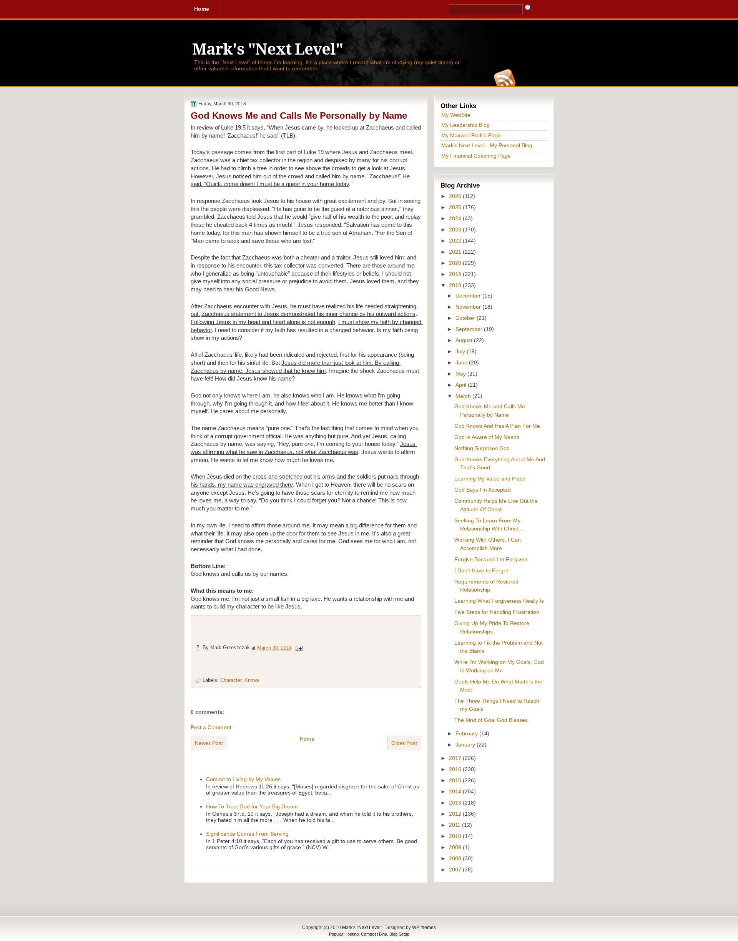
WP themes (424, 927)
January (466, 744)
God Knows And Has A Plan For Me (497, 426)
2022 (456, 241)
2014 (456, 791)
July (461, 351)
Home (307, 739)
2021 (456, 252)
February (467, 733)
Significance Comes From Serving (247, 834)
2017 (456, 758)
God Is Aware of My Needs (486, 437)
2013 (456, 803)
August (464, 340)
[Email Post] (298, 647)
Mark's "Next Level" (267, 49)
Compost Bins (374, 934)
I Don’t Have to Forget (481, 570)
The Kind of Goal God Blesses (491, 720)
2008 (456, 858)
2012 (456, 814)
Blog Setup (399, 934)
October (466, 318)
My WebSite (455, 115)
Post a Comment (211, 727)
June (462, 362)
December (468, 296)
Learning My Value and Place (489, 478)
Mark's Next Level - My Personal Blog (486, 145)
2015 (456, 780)
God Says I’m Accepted (482, 490)
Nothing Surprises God (482, 448)
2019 (456, 274)
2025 (456, 207)
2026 (456, 196)
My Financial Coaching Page (476, 156)
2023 (456, 229)
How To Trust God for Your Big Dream (252, 806)
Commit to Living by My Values (243, 779)
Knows (251, 680)
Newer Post (209, 743)
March (463, 396)
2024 (456, 218)
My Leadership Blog (465, 125)
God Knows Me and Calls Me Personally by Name (299, 115)
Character (230, 680)
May (461, 374)
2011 (455, 825)
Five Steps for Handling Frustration (496, 612)
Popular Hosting (344, 934)
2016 (456, 769)
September (469, 329)
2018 (456, 285)
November (468, 307)
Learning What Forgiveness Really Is (499, 601)
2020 (456, 263)
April (461, 385)
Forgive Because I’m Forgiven (490, 559)
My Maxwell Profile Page (471, 135)
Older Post (404, 743)
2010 (456, 836)
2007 (456, 869)
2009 (456, 847)
